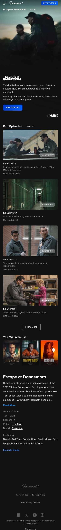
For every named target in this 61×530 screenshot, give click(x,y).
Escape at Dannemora (14, 9)
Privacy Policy (38, 495)
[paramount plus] (16, 3)
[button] (5, 3)
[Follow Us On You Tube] (35, 515)
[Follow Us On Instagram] (42, 515)
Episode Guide (11, 450)
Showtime (17, 428)
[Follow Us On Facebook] (18, 515)
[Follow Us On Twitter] (26, 515)
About (33, 9)
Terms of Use (22, 495)
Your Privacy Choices (30, 503)
